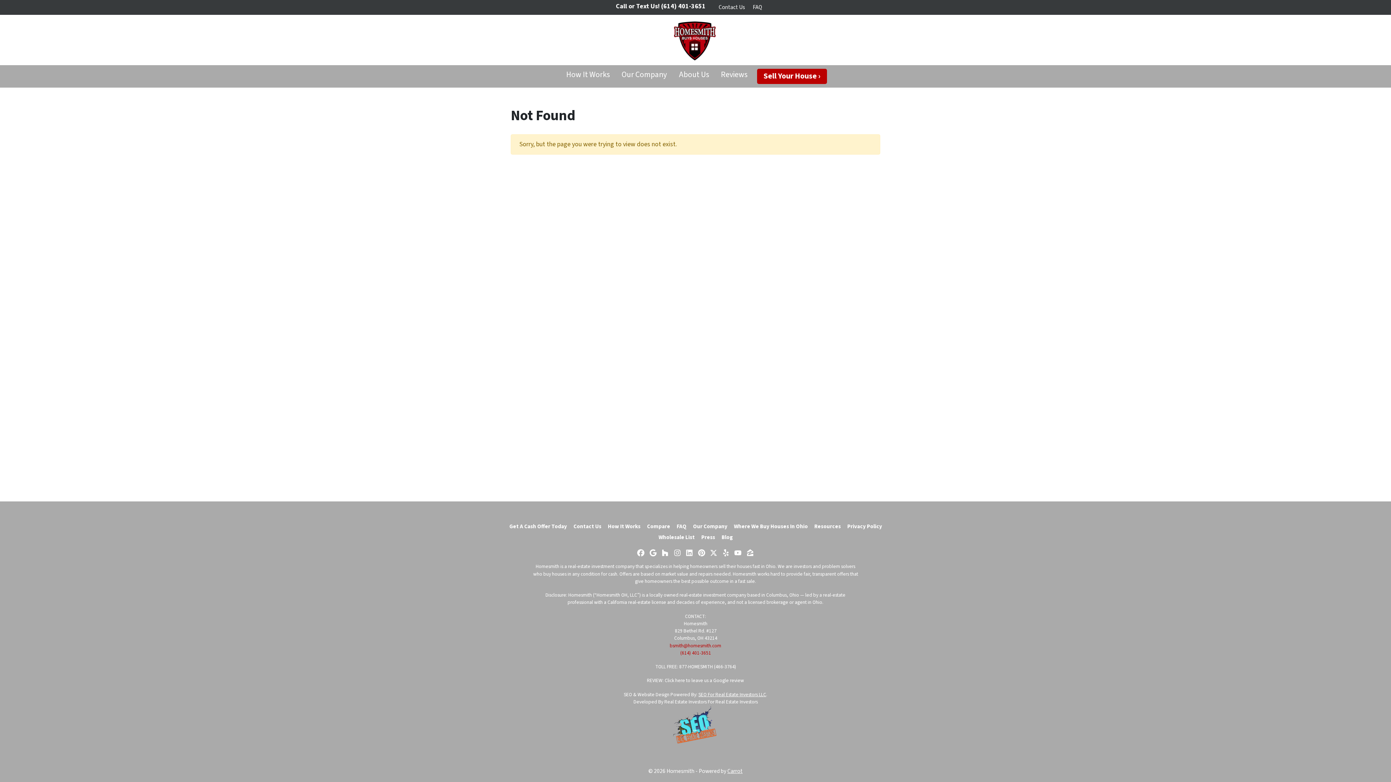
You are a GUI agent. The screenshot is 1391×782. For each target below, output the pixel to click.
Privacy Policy (864, 526)
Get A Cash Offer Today (538, 526)
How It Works (588, 74)
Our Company (644, 74)
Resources (827, 526)
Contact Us (732, 7)
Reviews (734, 74)
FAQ (757, 7)
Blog (727, 537)
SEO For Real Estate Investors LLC (732, 694)
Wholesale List (677, 537)
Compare (658, 526)
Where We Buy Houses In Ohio (771, 526)
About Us (694, 74)
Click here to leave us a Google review (704, 680)
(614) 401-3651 (695, 652)
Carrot (735, 771)
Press (708, 537)
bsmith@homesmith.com (695, 645)
